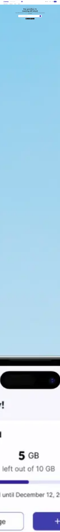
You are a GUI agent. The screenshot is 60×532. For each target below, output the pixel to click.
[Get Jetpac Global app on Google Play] (32, 18)
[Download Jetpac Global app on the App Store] (28, 18)
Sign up (55, 1)
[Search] (40, 16)
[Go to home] (6, 1)
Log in (52, 1)
